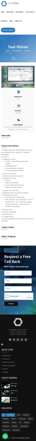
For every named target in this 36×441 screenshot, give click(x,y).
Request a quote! (8, 362)
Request (11, 304)
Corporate (26, 422)
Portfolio (4, 21)
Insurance (14, 418)
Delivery (14, 422)
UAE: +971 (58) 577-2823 (19, 334)
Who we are (10, 12)
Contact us (18, 21)
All (3, 415)
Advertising (5, 418)
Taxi (20, 422)
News (11, 21)
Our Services (19, 12)
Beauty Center (6, 430)
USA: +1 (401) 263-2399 (19, 332)
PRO (12, 393)
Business (31, 418)
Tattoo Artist (6, 422)
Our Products (30, 12)
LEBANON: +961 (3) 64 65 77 (18, 330)
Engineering (6, 426)
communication (24, 426)
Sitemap (5, 372)
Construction (16, 430)
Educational (22, 418)
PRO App (13, 386)
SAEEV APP (14, 400)
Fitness (18, 415)
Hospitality (14, 426)
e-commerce (10, 415)
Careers (5, 369)
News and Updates (9, 365)
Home (2, 12)
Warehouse (26, 415)
